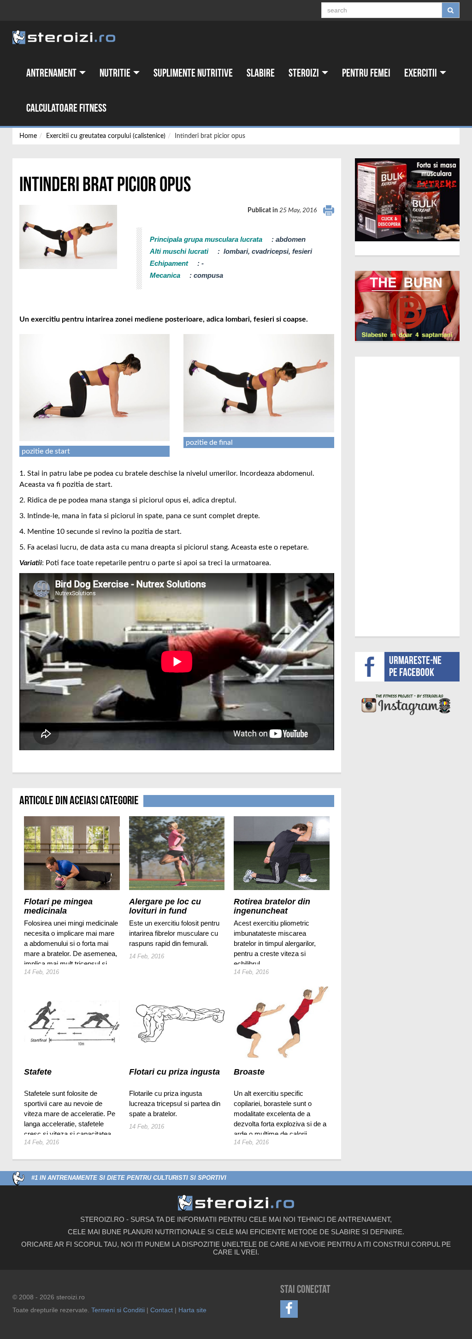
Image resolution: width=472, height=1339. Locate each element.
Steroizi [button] (305, 73)
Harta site (192, 1310)
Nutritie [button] (116, 73)
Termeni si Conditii (118, 1310)
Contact (161, 1310)
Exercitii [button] (421, 73)
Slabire (261, 73)
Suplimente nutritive (193, 73)
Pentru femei (366, 73)
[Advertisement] (413, 495)
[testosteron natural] (407, 200)
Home (28, 136)
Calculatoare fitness (66, 108)
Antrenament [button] (52, 73)
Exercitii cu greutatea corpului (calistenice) (105, 136)
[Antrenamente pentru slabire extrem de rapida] (407, 306)
